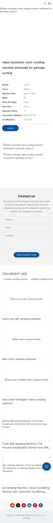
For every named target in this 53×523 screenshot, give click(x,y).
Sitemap (26, 518)
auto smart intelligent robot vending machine (24, 401)
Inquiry (10, 128)
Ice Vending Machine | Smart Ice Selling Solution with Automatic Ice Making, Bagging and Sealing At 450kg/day (25, 490)
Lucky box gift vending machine (21, 318)
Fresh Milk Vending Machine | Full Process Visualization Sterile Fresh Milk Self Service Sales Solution (25, 445)
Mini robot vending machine (19, 359)
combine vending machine (16, 279)
